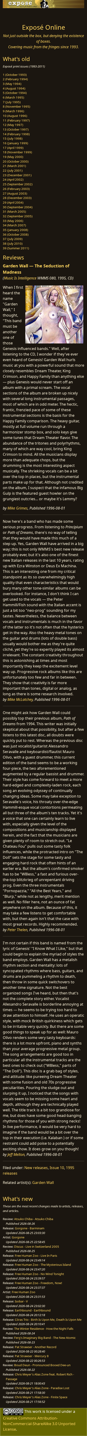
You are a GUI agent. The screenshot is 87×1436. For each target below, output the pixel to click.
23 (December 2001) (17, 175)
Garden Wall (43, 1182)
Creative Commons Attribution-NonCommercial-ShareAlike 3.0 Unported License (39, 1424)
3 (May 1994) (12, 84)
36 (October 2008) (16, 234)
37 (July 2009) (13, 239)
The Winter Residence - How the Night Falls (43, 1329)
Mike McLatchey (20, 699)
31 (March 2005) (14, 211)
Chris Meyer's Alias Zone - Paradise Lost (42, 1388)
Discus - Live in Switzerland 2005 (36, 1246)
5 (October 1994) (15, 93)
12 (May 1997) (13, 125)
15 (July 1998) (13, 138)
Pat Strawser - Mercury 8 (32, 1356)
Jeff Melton (16, 1154)
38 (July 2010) (13, 243)
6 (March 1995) (13, 97)
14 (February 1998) (16, 134)
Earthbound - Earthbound (33, 1310)
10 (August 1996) (15, 116)
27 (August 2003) (15, 193)
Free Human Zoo (23, 1292)
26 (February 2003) (16, 189)
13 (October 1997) (16, 129)
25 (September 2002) (17, 184)
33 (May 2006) (13, 221)
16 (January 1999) (15, 143)
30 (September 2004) (17, 207)
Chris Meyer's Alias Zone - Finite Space (41, 1397)
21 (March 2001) (14, 166)
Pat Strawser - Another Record (35, 1347)
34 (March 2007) (14, 225)
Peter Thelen (17, 929)
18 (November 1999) (17, 152)
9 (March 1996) (13, 111)
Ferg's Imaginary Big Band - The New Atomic (45, 1338)
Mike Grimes (17, 508)
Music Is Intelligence (20, 278)
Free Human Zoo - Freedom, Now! (38, 1283)
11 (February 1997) (16, 120)
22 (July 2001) (13, 170)
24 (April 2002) (13, 179)
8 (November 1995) (16, 106)
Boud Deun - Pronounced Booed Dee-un (42, 1365)
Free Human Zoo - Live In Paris (36, 1255)
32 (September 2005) (17, 216)
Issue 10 (57, 1167)
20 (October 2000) (16, 161)
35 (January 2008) (15, 230)
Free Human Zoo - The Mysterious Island (43, 1265)
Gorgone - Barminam (29, 1228)
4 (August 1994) (14, 88)
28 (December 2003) (17, 198)
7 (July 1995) (12, 102)
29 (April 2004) (13, 202)
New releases (36, 1167)
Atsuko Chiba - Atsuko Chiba (33, 1219)
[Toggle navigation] (14, 14)
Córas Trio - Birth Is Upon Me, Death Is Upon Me (48, 1319)
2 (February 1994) (15, 79)
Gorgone (18, 1237)
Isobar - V (21, 1301)
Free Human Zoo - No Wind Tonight (39, 1274)
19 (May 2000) (13, 157)
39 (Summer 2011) (16, 248)
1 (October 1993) (15, 75)
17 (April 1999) (13, 148)
